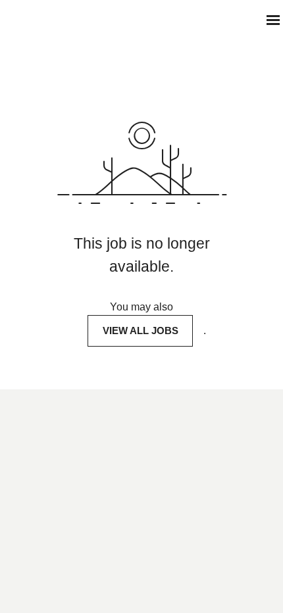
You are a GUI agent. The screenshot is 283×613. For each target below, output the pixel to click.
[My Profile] (247, 20)
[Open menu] (273, 20)
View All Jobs (140, 330)
